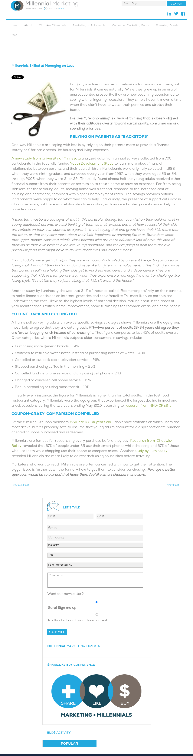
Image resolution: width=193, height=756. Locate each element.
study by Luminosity (151, 451)
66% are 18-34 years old (90, 422)
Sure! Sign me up (62, 608)
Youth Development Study (91, 164)
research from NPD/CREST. (147, 406)
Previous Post (20, 485)
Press (13, 35)
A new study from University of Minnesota (46, 159)
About (28, 25)
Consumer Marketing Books (130, 25)
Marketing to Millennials (89, 25)
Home (14, 25)
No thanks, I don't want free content (77, 621)
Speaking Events (167, 25)
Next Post (173, 485)
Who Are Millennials (52, 25)
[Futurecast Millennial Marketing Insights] (44, 5)
